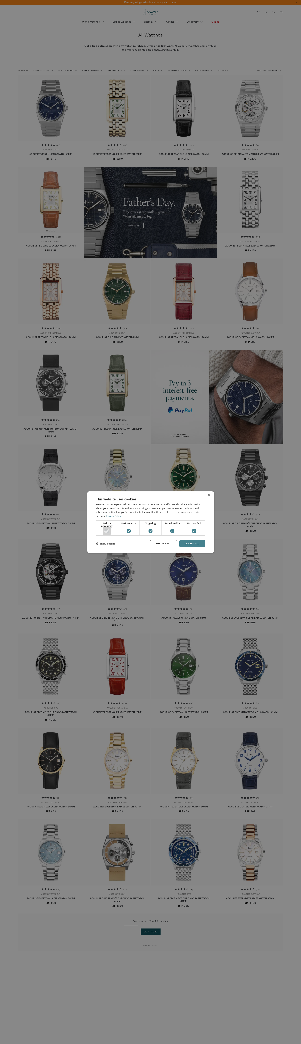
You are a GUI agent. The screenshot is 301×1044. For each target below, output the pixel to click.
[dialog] (150, 522)
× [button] (208, 495)
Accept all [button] (192, 543)
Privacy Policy (113, 515)
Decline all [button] (163, 543)
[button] (105, 543)
